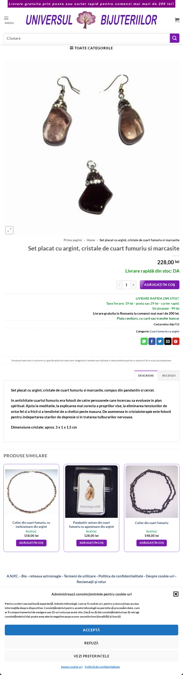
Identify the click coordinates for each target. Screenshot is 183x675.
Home (91, 240)
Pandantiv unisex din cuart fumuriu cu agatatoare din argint (91, 525)
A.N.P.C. (13, 576)
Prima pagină (73, 240)
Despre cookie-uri (160, 576)
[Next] (179, 509)
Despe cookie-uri (71, 667)
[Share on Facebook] (152, 341)
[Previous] (3, 509)
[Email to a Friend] (167, 341)
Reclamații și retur (91, 582)
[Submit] (174, 38)
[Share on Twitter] (159, 341)
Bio (24, 576)
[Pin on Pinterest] (175, 341)
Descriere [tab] (146, 375)
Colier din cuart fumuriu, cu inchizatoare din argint (31, 525)
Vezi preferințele (92, 656)
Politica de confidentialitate (120, 576)
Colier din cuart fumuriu (151, 523)
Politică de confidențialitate (102, 667)
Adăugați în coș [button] (31, 542)
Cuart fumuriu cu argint (164, 331)
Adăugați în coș (159, 285)
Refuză (91, 643)
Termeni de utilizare (80, 576)
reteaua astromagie (45, 576)
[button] (175, 594)
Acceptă (91, 630)
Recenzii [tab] (169, 375)
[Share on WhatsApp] (144, 341)
